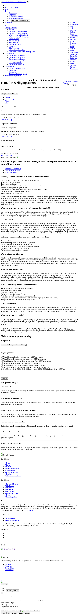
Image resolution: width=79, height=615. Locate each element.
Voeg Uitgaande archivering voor (24, 365)
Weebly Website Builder (17, 50)
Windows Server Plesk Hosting (19, 35)
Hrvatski (73, 30)
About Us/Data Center (13, 476)
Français (73, 43)
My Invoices (10, 491)
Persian (72, 41)
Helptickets (12, 70)
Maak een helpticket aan (17, 68)
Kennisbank (13, 72)
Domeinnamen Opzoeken (17, 61)
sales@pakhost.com (13, 520)
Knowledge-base (11, 497)
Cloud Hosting (14, 39)
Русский (73, 61)
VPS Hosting (13, 42)
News (8, 495)
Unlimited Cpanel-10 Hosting (18, 31)
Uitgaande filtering (20, 345)
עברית (72, 47)
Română (73, 60)
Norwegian (73, 54)
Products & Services (12, 493)
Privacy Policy (9, 564)
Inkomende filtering (7, 345)
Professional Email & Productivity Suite (22, 52)
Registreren (12, 15)
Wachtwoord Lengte (7, 603)
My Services (10, 489)
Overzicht (8, 97)
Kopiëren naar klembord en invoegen (19, 613)
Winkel (65, 83)
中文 (71, 28)
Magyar (72, 48)
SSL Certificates (14, 48)
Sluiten (9, 590)
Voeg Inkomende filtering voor (23, 363)
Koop (10, 120)
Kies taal (9, 22)
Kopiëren (37, 611)
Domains (9, 467)
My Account (10, 486)
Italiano (72, 50)
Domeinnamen (10, 53)
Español (72, 63)
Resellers (12, 46)
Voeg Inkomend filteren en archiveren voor (27, 367)
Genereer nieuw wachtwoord (11, 611)
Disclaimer (8, 566)
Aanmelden (13, 13)
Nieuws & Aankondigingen (18, 74)
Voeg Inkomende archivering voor (24, 359)
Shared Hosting (14, 40)
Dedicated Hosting (12, 472)
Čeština (72, 32)
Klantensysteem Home (70, 81)
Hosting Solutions (11, 28)
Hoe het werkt (9, 99)
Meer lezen (4, 120)
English (72, 37)
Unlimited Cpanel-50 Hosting (18, 33)
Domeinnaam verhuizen (17, 57)
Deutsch (73, 45)
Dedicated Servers (15, 44)
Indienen (15, 590)
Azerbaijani (74, 24)
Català (72, 26)
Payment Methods (12, 484)
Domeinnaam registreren (17, 55)
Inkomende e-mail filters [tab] (13, 169)
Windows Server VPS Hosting (19, 37)
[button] (1, 580)
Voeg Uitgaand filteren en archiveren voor (27, 361)
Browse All (12, 29)
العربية (72, 22)
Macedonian (74, 52)
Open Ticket (11, 518)
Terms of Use (9, 568)
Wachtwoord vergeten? (16, 16)
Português (73, 56)
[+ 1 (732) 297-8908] (5, 5)
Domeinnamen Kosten (16, 64)
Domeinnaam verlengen (17, 59)
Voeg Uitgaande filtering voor (23, 357)
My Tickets (10, 488)
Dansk (72, 34)
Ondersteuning (10, 66)
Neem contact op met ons (13, 76)
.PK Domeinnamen (15, 63)
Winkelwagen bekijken (16, 18)
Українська (74, 69)
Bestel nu (4, 378)
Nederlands (74, 36)
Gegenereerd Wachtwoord (9, 607)
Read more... (30, 510)
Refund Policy (9, 570)
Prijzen (7, 101)
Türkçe (72, 67)
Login (8, 465)
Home (8, 463)
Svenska (73, 65)
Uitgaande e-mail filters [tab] (12, 170)
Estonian (73, 39)
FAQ (6, 103)
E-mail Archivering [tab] (11, 172)
